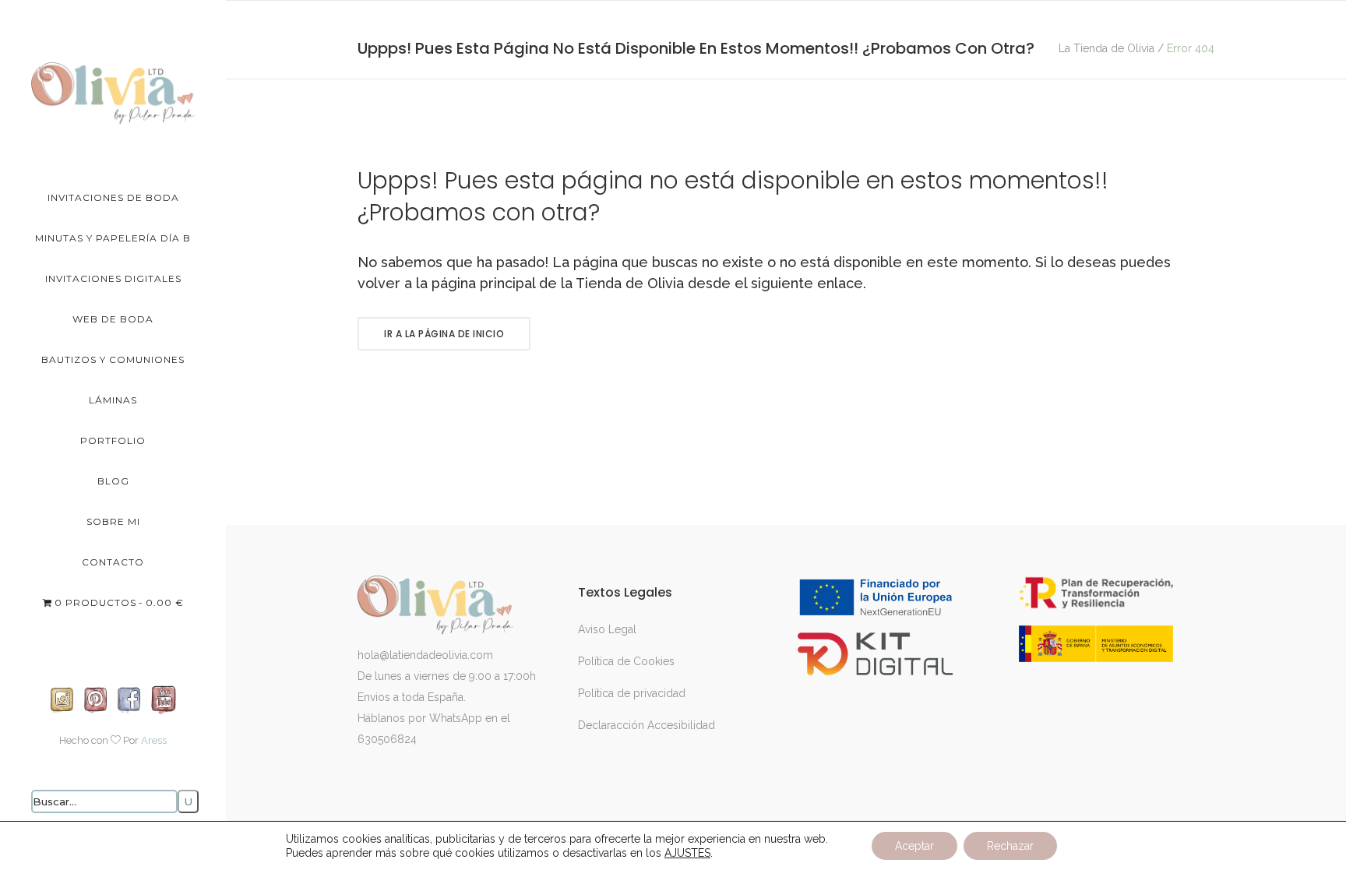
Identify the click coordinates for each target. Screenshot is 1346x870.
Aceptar (914, 846)
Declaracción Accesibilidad (646, 725)
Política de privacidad (631, 693)
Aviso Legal (607, 629)
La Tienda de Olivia (1106, 48)
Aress (154, 740)
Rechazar (1010, 846)
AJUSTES (687, 853)
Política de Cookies (626, 661)
